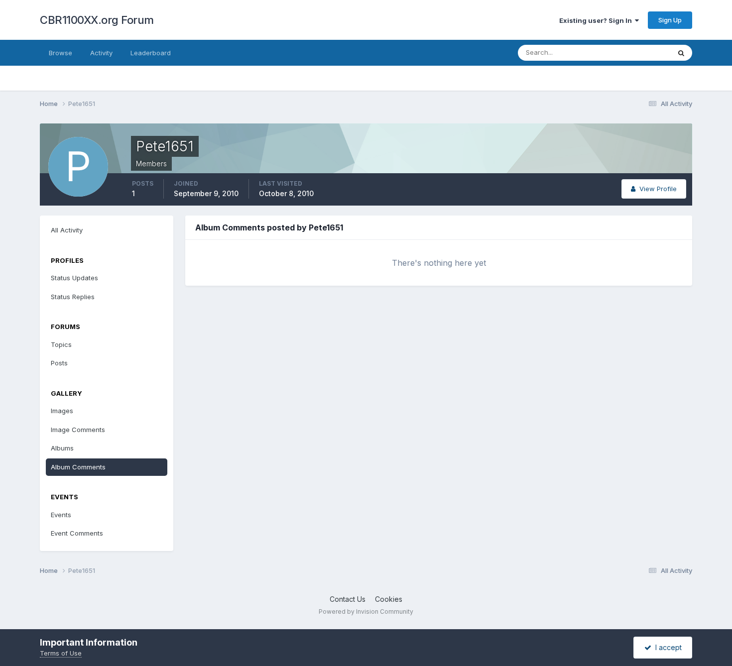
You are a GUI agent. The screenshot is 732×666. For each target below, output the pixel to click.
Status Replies (73, 297)
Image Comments (78, 430)
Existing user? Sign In (597, 20)
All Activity (67, 230)
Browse (60, 53)
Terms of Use (61, 653)
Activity (101, 53)
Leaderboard (150, 53)
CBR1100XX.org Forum (97, 19)
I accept (666, 647)
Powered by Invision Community (366, 611)
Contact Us (348, 599)
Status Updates (634, 52)
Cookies (388, 599)
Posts (59, 363)
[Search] (681, 53)
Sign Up (670, 20)
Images (62, 411)
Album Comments (78, 467)
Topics (61, 344)
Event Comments (77, 533)
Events (61, 515)
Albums (62, 448)
